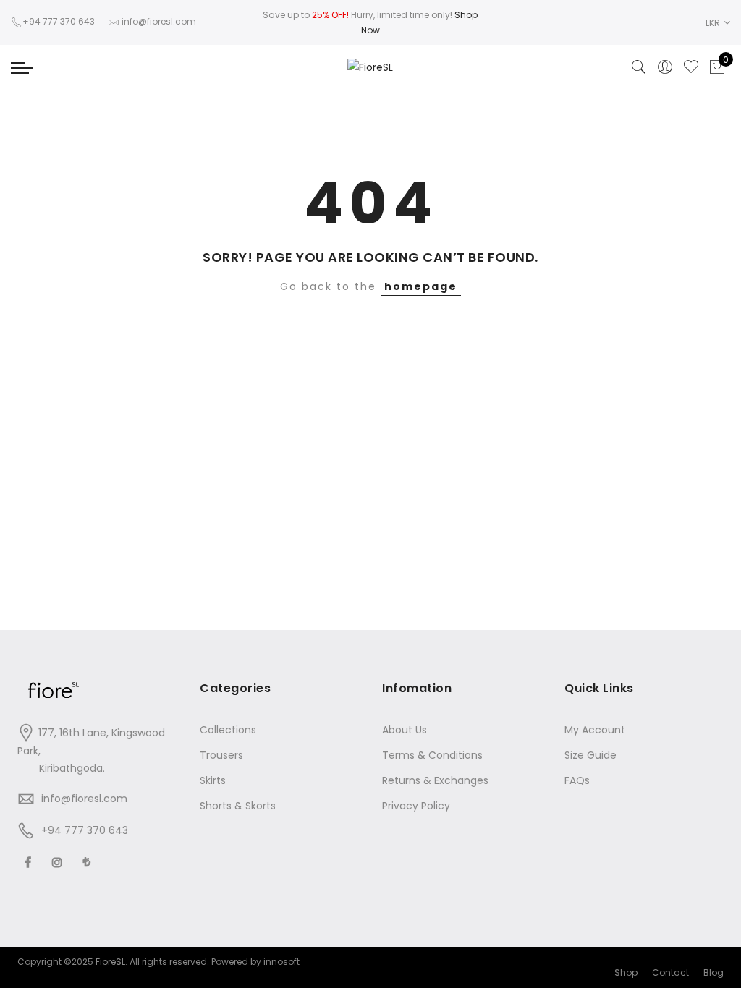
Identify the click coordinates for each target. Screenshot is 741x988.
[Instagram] (59, 862)
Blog (713, 972)
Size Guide (590, 755)
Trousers (221, 755)
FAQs (577, 780)
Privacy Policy (416, 806)
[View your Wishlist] (691, 67)
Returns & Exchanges (435, 780)
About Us (404, 730)
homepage (420, 286)
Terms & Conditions (432, 755)
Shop (626, 972)
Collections (228, 730)
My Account (594, 730)
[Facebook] (30, 862)
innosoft (281, 961)
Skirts (213, 780)
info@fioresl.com (84, 798)
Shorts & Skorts (238, 806)
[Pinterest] (88, 862)
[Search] (639, 67)
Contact (670, 972)
